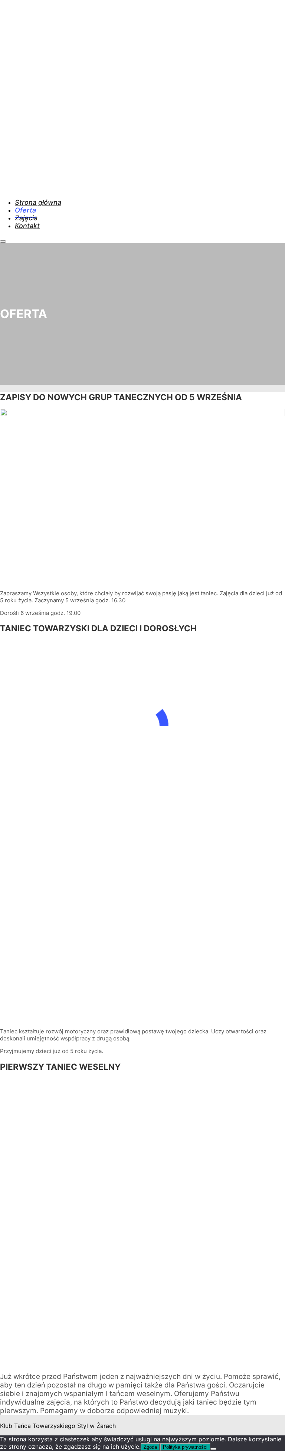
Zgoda (150, 1447)
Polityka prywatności (185, 1447)
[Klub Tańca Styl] (95, 186)
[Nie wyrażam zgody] (213, 1449)
